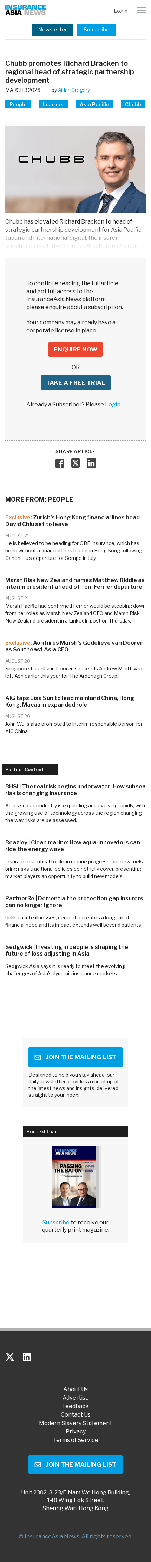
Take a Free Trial (75, 382)
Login (120, 11)
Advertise (76, 1398)
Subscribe (96, 29)
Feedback (75, 1406)
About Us (75, 1389)
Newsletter (52, 29)
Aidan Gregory (74, 90)
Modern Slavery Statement (75, 1423)
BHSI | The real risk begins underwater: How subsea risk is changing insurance (75, 789)
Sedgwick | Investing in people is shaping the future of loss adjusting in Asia (66, 950)
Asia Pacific (94, 104)
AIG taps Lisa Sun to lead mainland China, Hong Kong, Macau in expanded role (69, 701)
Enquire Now (75, 349)
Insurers (53, 104)
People (18, 104)
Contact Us (76, 1415)
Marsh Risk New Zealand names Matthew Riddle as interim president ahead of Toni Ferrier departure (75, 583)
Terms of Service (75, 1440)
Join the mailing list (81, 1057)
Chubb (133, 104)
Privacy (76, 1432)
